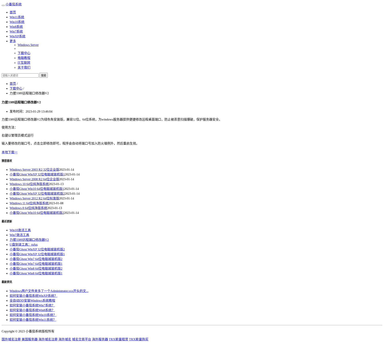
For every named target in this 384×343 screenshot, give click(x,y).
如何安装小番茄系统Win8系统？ (32, 310)
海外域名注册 (48, 339)
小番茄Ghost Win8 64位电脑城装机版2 (36, 268)
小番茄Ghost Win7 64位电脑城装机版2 (36, 259)
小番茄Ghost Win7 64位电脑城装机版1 (36, 263)
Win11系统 (17, 17)
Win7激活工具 (19, 235)
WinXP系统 (17, 36)
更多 (13, 41)
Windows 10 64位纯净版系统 (29, 184)
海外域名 (64, 339)
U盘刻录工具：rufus (24, 244)
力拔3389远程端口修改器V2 (29, 239)
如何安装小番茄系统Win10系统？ (33, 315)
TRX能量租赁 (118, 339)
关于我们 (24, 67)
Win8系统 (16, 26)
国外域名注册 (11, 339)
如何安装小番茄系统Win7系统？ (32, 305)
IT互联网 (24, 62)
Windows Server (28, 45)
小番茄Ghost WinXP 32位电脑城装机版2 (37, 193)
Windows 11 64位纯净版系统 (29, 203)
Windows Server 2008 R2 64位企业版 (34, 179)
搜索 (43, 75)
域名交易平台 (81, 339)
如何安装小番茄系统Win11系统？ (33, 319)
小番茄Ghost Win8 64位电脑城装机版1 (36, 273)
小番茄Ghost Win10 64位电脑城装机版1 (37, 188)
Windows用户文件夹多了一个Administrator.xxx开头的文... (49, 291)
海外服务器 (100, 339)
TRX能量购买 (138, 339)
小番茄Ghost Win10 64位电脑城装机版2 (37, 212)
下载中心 (24, 53)
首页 (13, 12)
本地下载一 (10, 152)
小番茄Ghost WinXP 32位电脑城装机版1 (37, 174)
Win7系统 (16, 31)
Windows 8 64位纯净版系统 (28, 208)
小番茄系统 (14, 4)
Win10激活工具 (20, 230)
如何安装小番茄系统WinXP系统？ (33, 295)
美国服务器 (30, 339)
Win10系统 (17, 22)
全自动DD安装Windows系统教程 (32, 300)
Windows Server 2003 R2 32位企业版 (34, 169)
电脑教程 (24, 58)
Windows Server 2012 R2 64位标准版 (34, 198)
